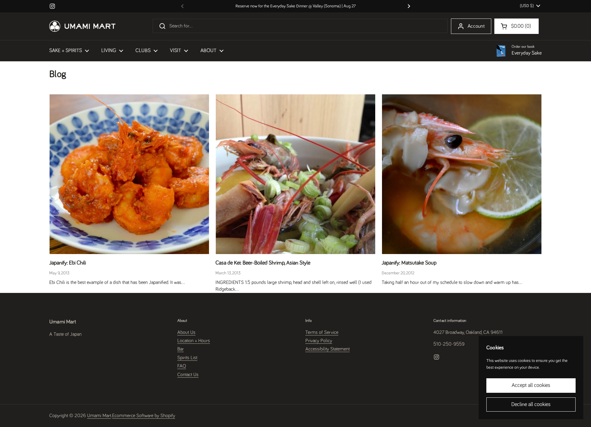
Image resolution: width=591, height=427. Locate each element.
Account (476, 26)
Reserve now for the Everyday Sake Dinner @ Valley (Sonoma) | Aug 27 (295, 6)
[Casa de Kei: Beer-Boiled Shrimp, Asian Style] (295, 174)
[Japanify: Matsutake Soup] (462, 174)
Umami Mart (99, 415)
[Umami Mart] (82, 26)
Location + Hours (193, 340)
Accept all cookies (531, 385)
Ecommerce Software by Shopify (143, 415)
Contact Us (188, 374)
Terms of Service (321, 332)
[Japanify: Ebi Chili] (129, 174)
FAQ (181, 365)
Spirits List (187, 357)
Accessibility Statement (327, 349)
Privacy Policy (318, 340)
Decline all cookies (531, 404)
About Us (186, 332)
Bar (180, 349)
